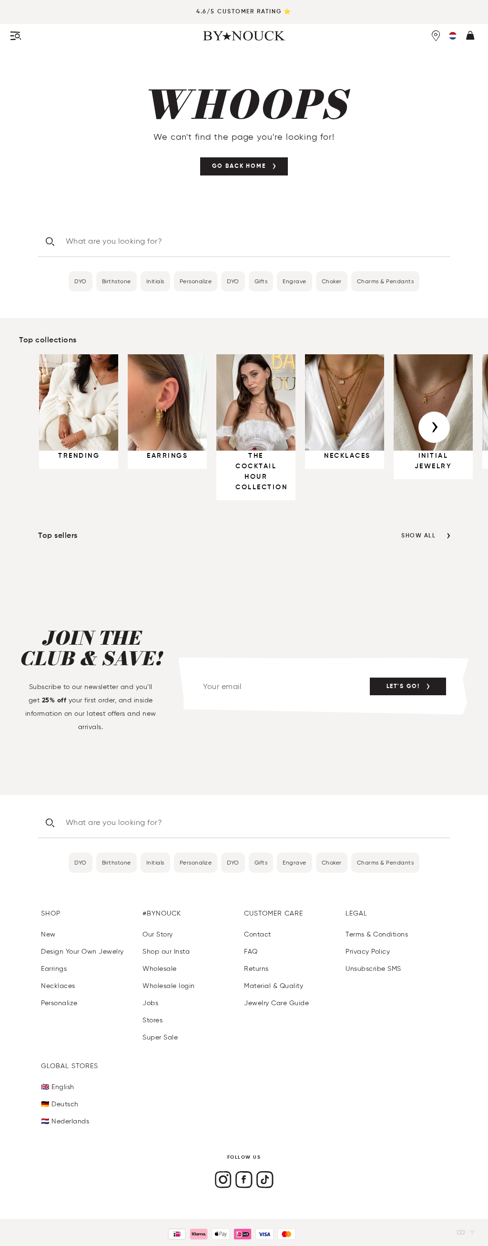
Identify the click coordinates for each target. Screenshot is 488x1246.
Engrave (294, 281)
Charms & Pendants (385, 281)
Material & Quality (273, 986)
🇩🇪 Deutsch (60, 1104)
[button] (452, 35)
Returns (256, 969)
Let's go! (403, 687)
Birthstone (116, 281)
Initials (155, 281)
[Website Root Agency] (472, 1232)
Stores (152, 1020)
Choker (332, 281)
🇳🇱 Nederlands (65, 1121)
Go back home (239, 166)
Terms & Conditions (377, 934)
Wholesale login (168, 986)
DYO (80, 281)
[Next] (434, 427)
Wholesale (159, 969)
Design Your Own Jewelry (82, 951)
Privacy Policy (368, 951)
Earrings (54, 969)
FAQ (251, 951)
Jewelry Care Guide (276, 1003)
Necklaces (58, 986)
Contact (257, 934)
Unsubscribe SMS (373, 969)
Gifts (261, 281)
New (48, 934)
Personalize (196, 281)
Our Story (157, 934)
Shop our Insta (166, 951)
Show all (418, 536)
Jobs (150, 1003)
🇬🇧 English (57, 1087)
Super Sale (160, 1037)
